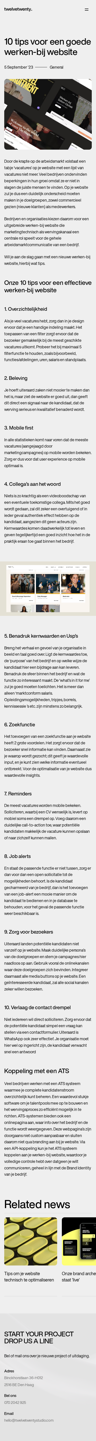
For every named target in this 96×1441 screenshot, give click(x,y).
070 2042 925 (15, 1402)
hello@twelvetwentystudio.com (29, 1420)
